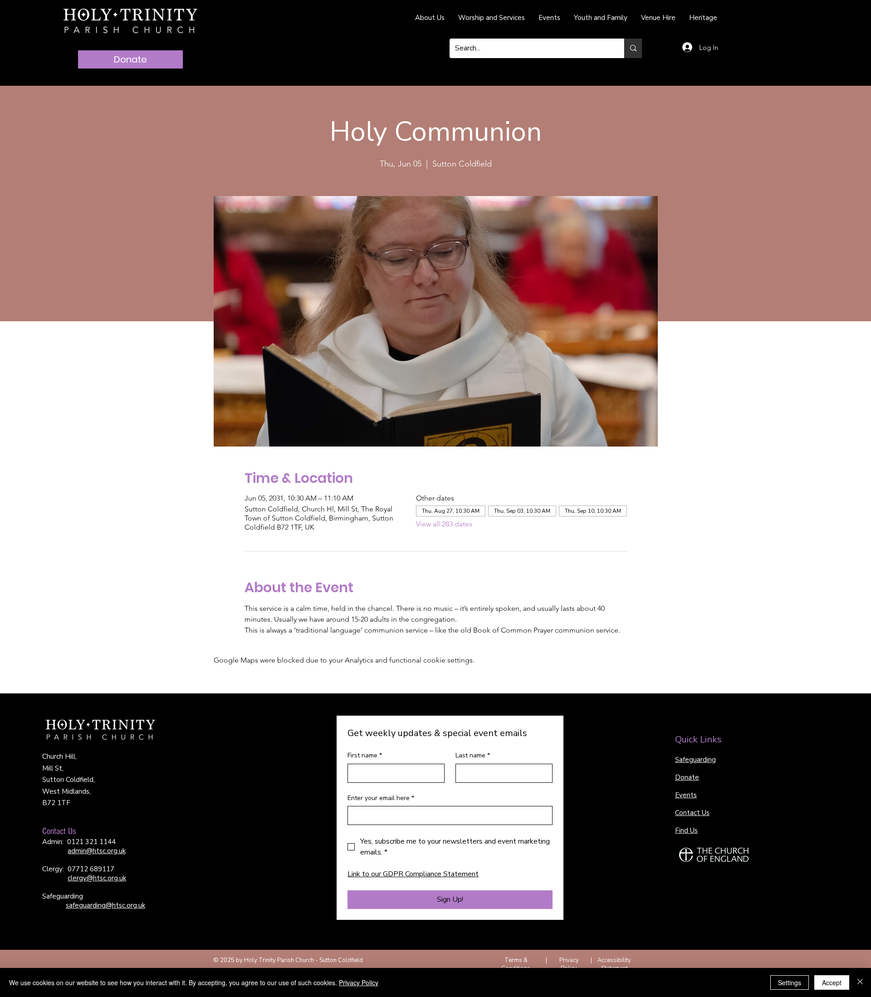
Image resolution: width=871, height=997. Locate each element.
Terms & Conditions (515, 964)
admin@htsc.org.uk (97, 850)
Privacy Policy (569, 964)
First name (364, 755)
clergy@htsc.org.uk (97, 878)
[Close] (860, 982)
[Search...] (633, 48)
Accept (832, 982)
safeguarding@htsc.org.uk (105, 905)
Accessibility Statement (614, 964)
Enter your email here (380, 798)
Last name (472, 755)
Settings (789, 982)
